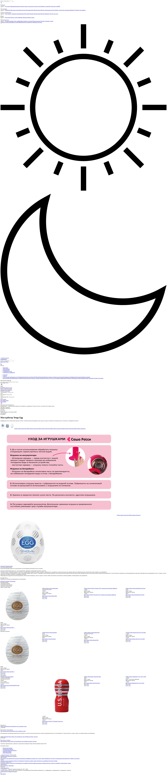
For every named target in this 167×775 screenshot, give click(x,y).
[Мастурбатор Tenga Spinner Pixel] (91, 632)
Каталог (6, 771)
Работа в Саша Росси (10, 763)
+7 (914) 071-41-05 (5, 358)
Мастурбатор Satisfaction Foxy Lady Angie (135, 683)
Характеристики (9, 566)
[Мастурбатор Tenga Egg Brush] (49, 632)
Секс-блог (40, 22)
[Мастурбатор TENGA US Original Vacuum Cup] (61, 715)
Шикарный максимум (16, 6)
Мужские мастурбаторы (39, 10)
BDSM (2, 16)
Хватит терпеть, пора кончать (27, 6)
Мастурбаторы (6, 369)
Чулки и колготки (36, 21)
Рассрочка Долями (53, 760)
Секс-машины (82, 10)
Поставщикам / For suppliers (21, 763)
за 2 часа (3, 628)
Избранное (3, 361)
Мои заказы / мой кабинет (6, 758)
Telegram (2, 389)
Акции (43, 758)
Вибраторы (7, 10)
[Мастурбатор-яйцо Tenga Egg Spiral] (92, 676)
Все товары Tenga (4, 400)
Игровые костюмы (9, 21)
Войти (7, 361)
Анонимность (12, 22)
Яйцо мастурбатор (7, 751)
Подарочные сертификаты (9, 372)
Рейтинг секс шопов (74, 758)
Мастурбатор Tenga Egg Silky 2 (7, 627)
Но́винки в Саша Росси (46, 6)
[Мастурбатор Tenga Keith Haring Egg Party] (135, 588)
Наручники (7, 17)
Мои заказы (3, 773)
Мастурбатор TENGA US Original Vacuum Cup (52, 721)
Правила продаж (46, 763)
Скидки (39, 758)
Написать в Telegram (12, 756)
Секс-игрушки (4, 9)
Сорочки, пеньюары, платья (47, 21)
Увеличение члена (44, 378)
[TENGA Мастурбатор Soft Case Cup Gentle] (136, 632)
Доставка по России (13, 760)
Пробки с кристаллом (59, 10)
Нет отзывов (3, 401)
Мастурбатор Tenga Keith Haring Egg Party (135, 594)
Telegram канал (4, 756)
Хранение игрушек (93, 378)
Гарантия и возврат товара (30, 760)
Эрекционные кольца (49, 10)
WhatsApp (9, 389)
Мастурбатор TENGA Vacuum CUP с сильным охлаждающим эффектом (100, 594)
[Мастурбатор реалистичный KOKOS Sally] (7, 676)
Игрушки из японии (5, 581)
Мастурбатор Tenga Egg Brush (49, 639)
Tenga (4, 399)
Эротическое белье (5, 20)
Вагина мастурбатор (7, 748)
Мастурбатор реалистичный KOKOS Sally (10, 685)
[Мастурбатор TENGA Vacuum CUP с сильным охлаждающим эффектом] (100, 588)
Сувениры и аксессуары (57, 377)
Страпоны (76, 10)
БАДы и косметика (29, 377)
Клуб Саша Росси (28, 22)
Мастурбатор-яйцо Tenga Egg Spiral (92, 683)
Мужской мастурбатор (8, 749)
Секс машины (57, 378)
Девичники (35, 22)
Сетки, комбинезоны (18, 21)
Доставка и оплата (5, 22)
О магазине (3, 763)
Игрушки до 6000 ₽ (55, 6)
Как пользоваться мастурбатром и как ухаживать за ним (13, 731)
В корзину (6, 387)
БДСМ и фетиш (37, 377)
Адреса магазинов (5, 768)
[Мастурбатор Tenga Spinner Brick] (50, 588)
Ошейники (20, 17)
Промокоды (47, 758)
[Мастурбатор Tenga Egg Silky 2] (17, 621)
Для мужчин (12, 581)
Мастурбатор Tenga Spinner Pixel (91, 640)
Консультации (78, 377)
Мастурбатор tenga (7, 752)
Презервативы (20, 13)
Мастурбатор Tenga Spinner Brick (49, 596)
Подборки (3, 5)
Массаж (42, 13)
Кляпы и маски (31, 17)
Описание (3, 566)
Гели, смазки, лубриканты (11, 13)
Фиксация (25, 17)
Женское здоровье (48, 377)
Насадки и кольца (31, 378)
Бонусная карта (15, 758)
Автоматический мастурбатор (10, 750)
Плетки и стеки (14, 17)
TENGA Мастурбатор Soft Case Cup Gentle (135, 639)
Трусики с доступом (27, 21)
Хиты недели (37, 6)
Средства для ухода (53, 13)
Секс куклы (51, 378)
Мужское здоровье (86, 377)
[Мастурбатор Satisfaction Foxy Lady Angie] (136, 676)
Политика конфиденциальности (35, 763)
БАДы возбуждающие (28, 13)
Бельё (42, 377)
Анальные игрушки (22, 378)
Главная (2, 771)
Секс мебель (100, 378)
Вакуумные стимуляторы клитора (18, 10)
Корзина (9, 772)
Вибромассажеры (85, 378)
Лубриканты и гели (7, 371)
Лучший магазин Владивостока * (62, 758)
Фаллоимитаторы (30, 10)
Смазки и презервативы (6, 12)
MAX (6, 389)
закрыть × (3, 6)
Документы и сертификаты (43, 760)
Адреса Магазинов (19, 22)
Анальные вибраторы (69, 10)
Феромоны (46, 13)
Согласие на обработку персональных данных (60, 763)
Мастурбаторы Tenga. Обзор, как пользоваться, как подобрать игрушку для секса (19, 741)
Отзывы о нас (35, 758)
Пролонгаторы (37, 13)
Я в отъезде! (8, 6)
